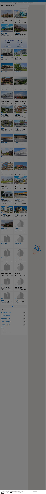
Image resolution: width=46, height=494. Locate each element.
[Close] (45, 492)
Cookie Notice (2, 493)
